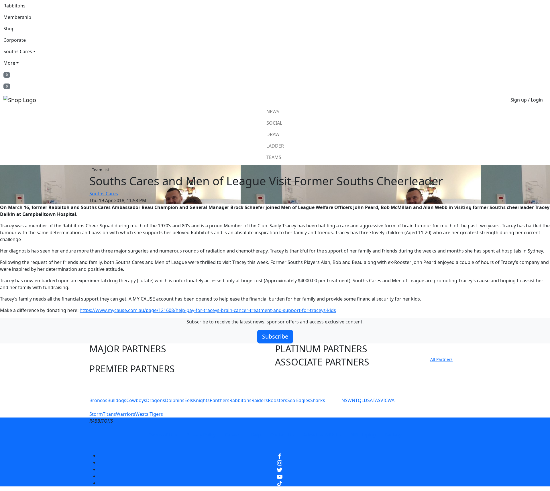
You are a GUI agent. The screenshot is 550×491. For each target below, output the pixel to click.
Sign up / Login (526, 100)
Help (256, 435)
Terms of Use (163, 435)
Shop (9, 28)
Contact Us (282, 435)
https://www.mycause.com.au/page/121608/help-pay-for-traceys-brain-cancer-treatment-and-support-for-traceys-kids (208, 310)
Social (274, 123)
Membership (17, 17)
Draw (273, 134)
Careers (233, 435)
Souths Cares (17, 51)
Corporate (14, 40)
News (272, 111)
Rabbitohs (14, 6)
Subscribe (275, 336)
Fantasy (393, 435)
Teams (273, 157)
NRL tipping (363, 435)
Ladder (275, 146)
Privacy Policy (201, 435)
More (9, 63)
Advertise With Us (322, 435)
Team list (100, 169)
